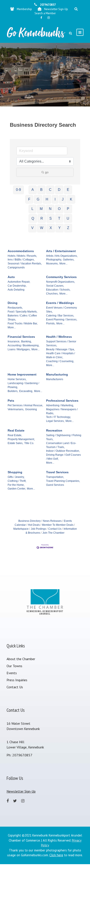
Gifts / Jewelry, (16, 477)
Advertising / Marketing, (60, 405)
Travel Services (57, 472)
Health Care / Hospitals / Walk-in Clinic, (60, 355)
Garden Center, (17, 488)
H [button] (47, 199)
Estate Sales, (15, 443)
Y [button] (59, 228)
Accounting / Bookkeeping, (23, 345)
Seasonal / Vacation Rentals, (25, 263)
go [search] (46, 172)
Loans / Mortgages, (19, 349)
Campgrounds (16, 267)
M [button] (41, 209)
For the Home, (16, 484)
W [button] (41, 228)
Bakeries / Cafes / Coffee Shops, (22, 317)
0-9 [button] (18, 190)
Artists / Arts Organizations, (62, 255)
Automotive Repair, (19, 281)
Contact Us (54, 528)
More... (63, 263)
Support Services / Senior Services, (61, 343)
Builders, (13, 391)
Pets (11, 400)
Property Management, (21, 439)
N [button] (50, 209)
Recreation (54, 430)
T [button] (59, 218)
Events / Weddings (60, 303)
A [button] (32, 190)
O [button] (59, 209)
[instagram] (48, 18)
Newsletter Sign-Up (56, 9)
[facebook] (41, 18)
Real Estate (16, 430)
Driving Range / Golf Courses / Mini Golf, (63, 456)
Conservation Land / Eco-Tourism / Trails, (61, 445)
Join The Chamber (53, 532)
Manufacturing (57, 374)
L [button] (32, 209)
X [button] (51, 228)
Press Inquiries (17, 680)
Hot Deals (34, 524)
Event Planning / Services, (61, 319)
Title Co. (29, 443)
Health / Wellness (59, 336)
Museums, (52, 263)
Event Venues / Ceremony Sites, (61, 309)
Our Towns (14, 666)
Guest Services (55, 484)
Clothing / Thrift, (17, 480)
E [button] (68, 190)
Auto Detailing (16, 289)
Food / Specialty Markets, (22, 311)
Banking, (26, 341)
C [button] (50, 190)
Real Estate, (15, 435)
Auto (11, 277)
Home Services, (17, 379)
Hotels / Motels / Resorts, (22, 255)
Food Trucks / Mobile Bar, (23, 323)
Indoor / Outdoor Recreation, (63, 450)
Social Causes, (55, 285)
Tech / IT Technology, (58, 417)
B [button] (41, 190)
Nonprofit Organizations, (60, 281)
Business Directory (29, 520)
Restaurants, (15, 307)
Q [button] (32, 218)
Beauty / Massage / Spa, (60, 349)
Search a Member (45, 13)
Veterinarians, (16, 409)
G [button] (38, 199)
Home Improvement (22, 374)
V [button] (32, 228)
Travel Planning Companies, (63, 480)
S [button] (50, 218)
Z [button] (68, 228)
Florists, (50, 323)
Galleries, (68, 259)
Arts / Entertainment (61, 251)
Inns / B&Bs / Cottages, (21, 259)
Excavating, (26, 391)
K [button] (71, 199)
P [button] (68, 209)
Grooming (31, 409)
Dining (12, 303)
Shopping (15, 472)
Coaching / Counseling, (60, 361)
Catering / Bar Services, (60, 315)
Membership (24, 9)
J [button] (63, 199)
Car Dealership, (17, 285)
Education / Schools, (58, 289)
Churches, (52, 293)
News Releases (52, 520)
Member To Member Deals (57, 524)
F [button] (29, 199)
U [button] (68, 218)
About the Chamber (21, 659)
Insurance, (14, 341)
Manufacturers (54, 379)
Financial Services (21, 336)
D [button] (59, 190)
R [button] (41, 218)
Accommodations (21, 251)
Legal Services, (55, 421)
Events (12, 673)
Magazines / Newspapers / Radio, (62, 411)
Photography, (54, 259)
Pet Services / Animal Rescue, (25, 405)
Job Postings (38, 528)
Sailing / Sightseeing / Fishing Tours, (63, 437)
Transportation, (55, 477)
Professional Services (62, 400)
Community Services (61, 277)
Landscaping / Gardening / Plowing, (23, 385)
